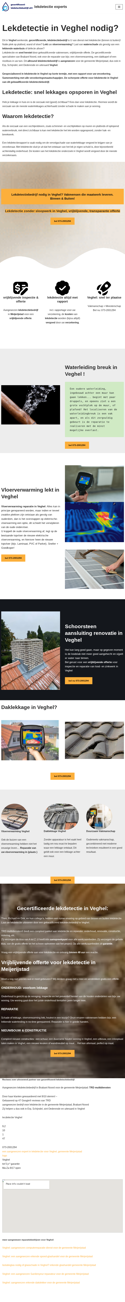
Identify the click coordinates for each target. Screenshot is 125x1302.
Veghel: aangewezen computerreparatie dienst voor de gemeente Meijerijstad (44, 1247)
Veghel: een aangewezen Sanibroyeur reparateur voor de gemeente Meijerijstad (45, 1274)
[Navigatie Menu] (119, 6)
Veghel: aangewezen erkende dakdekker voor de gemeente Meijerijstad (41, 1282)
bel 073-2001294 (62, 221)
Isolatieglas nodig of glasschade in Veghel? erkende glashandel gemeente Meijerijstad (49, 1265)
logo (4, 1155)
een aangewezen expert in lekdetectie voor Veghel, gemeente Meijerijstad (42, 1151)
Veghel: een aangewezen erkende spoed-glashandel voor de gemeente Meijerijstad (47, 1256)
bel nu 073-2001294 (79, 680)
